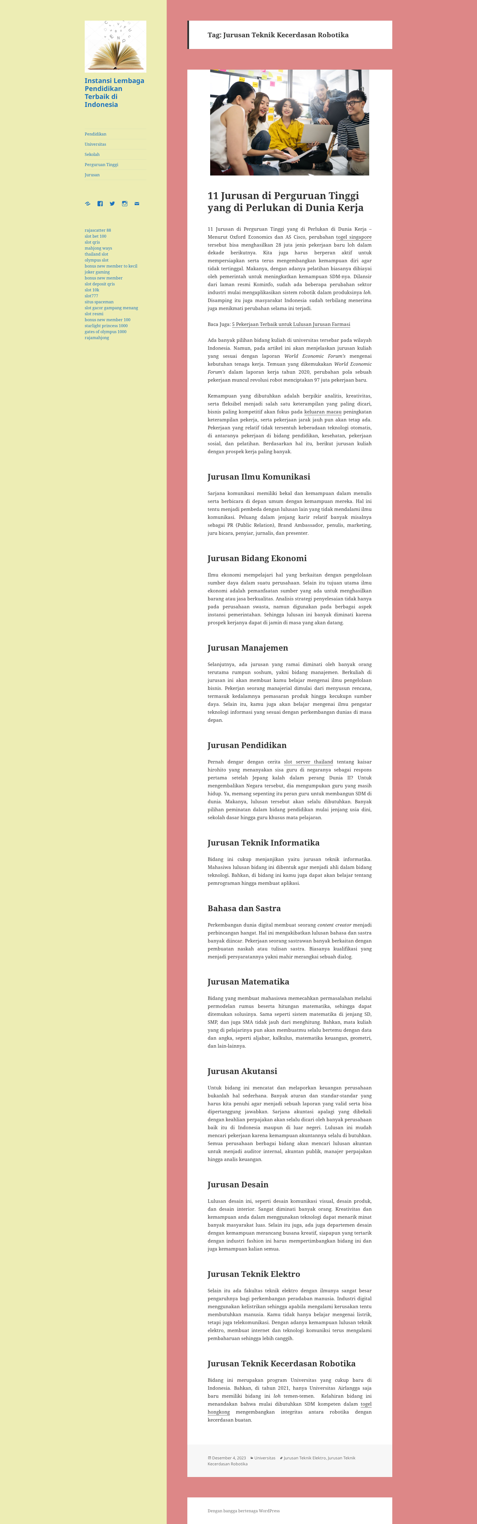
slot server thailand (308, 762)
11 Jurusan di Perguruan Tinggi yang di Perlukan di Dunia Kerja (286, 201)
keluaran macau (323, 411)
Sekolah (92, 154)
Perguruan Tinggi (101, 164)
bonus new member (104, 278)
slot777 (91, 296)
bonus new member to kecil (111, 266)
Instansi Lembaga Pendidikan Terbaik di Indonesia (114, 92)
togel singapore (354, 237)
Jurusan (92, 175)
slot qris (92, 242)
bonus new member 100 (107, 319)
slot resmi (94, 313)
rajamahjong (97, 337)
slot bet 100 (95, 236)
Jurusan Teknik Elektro (305, 1458)
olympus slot (97, 260)
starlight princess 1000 (106, 325)
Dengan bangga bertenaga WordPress (244, 1511)
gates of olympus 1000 (105, 331)
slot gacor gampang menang (111, 308)
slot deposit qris (100, 284)
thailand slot (96, 254)
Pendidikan (95, 134)
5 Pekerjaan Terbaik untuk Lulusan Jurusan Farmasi (291, 324)
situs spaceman (99, 302)
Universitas (95, 144)
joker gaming (97, 272)
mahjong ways (98, 248)
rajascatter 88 (98, 230)
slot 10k (92, 290)
